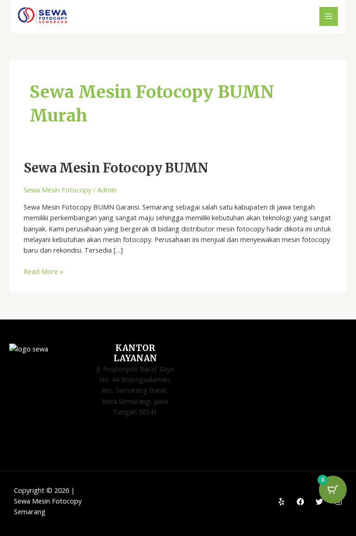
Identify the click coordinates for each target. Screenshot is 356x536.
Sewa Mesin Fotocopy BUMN (116, 168)
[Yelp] (281, 501)
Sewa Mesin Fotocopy (57, 189)
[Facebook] (300, 501)
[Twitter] (319, 501)
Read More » (44, 271)
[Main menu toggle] (328, 16)
